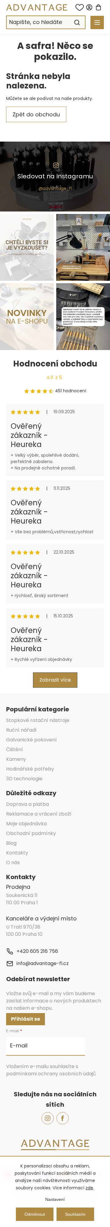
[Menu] (97, 22)
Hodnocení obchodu (55, 363)
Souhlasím (75, 1214)
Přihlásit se (25, 1019)
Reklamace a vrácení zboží (39, 813)
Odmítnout (34, 1214)
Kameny (16, 759)
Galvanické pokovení (31, 739)
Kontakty (17, 852)
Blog (11, 843)
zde (89, 1188)
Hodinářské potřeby (30, 768)
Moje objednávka (26, 823)
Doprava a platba (27, 804)
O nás (13, 862)
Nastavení (55, 1199)
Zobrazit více (55, 679)
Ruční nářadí (21, 730)
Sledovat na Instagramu (55, 176)
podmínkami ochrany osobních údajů (51, 1073)
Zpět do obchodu (36, 114)
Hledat (77, 22)
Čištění (14, 749)
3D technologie (24, 778)
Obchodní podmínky (31, 833)
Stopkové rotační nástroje (37, 720)
